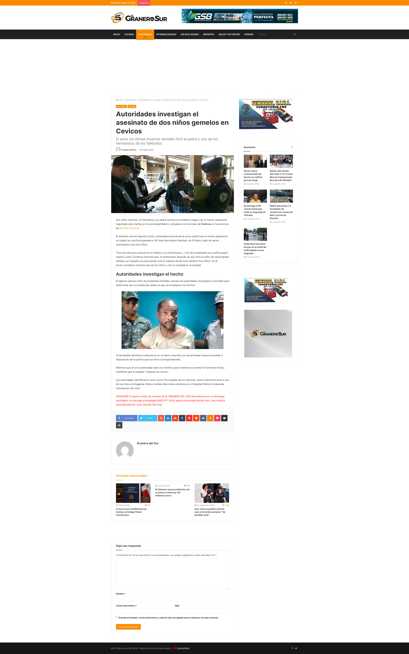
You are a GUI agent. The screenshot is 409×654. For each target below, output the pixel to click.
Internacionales (166, 34)
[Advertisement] (204, 66)
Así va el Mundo (190, 34)
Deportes (208, 34)
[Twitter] (296, 648)
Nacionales (145, 34)
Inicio (116, 34)
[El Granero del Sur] (139, 17)
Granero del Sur (129, 150)
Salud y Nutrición (229, 34)
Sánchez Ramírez (129, 228)
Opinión (248, 34)
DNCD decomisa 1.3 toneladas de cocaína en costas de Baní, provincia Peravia (281, 212)
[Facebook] (292, 648)
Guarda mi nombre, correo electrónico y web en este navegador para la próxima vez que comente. (169, 617)
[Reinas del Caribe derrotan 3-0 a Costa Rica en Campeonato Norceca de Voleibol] (281, 161)
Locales (129, 34)
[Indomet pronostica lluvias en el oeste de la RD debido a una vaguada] (255, 234)
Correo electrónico (126, 605)
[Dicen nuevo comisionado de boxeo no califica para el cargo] (255, 161)
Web (177, 605)
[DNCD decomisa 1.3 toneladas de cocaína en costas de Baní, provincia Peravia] (281, 196)
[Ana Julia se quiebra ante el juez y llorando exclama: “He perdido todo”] (212, 493)
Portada (132, 106)
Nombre (121, 593)
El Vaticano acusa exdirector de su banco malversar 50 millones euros (172, 492)
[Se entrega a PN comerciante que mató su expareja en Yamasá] (255, 196)
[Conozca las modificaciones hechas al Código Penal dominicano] (133, 493)
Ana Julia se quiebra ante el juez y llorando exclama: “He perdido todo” (210, 511)
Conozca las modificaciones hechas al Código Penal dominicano (131, 511)
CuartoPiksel (183, 648)
